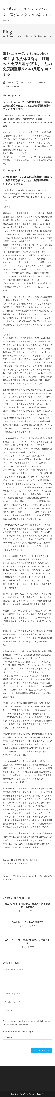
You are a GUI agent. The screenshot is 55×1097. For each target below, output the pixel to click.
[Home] (4, 36)
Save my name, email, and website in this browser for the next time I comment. (26, 1023)
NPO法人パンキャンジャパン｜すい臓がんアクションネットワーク (27, 14)
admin (9, 82)
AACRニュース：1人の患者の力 (28, 921)
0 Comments (12, 86)
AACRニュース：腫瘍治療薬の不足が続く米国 (27, 941)
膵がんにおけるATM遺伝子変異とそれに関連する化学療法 (27, 905)
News (42, 82)
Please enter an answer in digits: (18, 1031)
